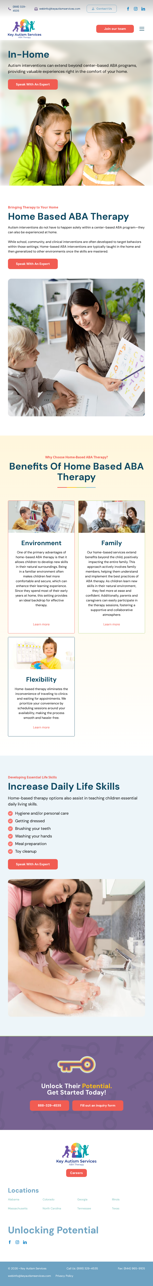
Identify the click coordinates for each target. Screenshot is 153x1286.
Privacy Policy (64, 1276)
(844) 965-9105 (134, 1268)
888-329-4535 (49, 1105)
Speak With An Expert (33, 84)
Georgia (82, 1199)
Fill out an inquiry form (97, 1105)
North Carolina (52, 1208)
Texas (115, 1208)
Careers (76, 1173)
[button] (141, 29)
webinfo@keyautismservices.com (59, 8)
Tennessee (84, 1208)
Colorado (48, 1199)
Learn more (41, 624)
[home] (24, 28)
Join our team (115, 29)
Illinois (116, 1199)
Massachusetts (17, 1208)
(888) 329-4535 (19, 8)
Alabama (13, 1199)
